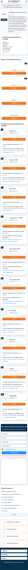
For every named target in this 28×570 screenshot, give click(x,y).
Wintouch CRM (12, 415)
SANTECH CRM (18, 301)
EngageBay (12, 396)
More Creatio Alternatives (12, 388)
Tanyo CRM (17, 330)
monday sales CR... (14, 115)
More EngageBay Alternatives (9, 417)
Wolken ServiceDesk (16, 386)
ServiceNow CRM (6, 208)
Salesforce (14, 85)
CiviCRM (17, 5)
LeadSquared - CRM (15, 218)
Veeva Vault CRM (14, 279)
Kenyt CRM (4, 301)
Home (3, 5)
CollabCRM (19, 208)
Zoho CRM (14, 70)
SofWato (4, 150)
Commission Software (6, 502)
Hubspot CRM (13, 160)
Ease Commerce (11, 150)
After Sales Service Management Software (11, 494)
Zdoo (15, 359)
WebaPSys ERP (20, 415)
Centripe (18, 150)
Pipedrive (14, 100)
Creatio (11, 368)
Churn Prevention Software (7, 499)
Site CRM (13, 208)
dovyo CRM (5, 330)
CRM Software (10, 5)
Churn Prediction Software (7, 497)
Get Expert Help (14, 452)
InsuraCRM (11, 270)
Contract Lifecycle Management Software (11, 505)
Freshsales (12, 310)
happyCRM (9, 239)
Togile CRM (11, 330)
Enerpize (17, 270)
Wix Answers (5, 415)
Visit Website (14, 73)
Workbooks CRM (6, 386)
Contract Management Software (8, 508)
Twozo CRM (5, 270)
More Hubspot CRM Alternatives (12, 181)
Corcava (4, 239)
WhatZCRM (11, 179)
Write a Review (12, 281)
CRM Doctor (11, 301)
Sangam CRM (10, 359)
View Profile (4, 19)
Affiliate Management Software (8, 491)
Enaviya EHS (16, 239)
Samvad (4, 359)
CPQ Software (4, 510)
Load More (14, 514)
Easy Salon (5, 179)
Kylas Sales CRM (14, 249)
